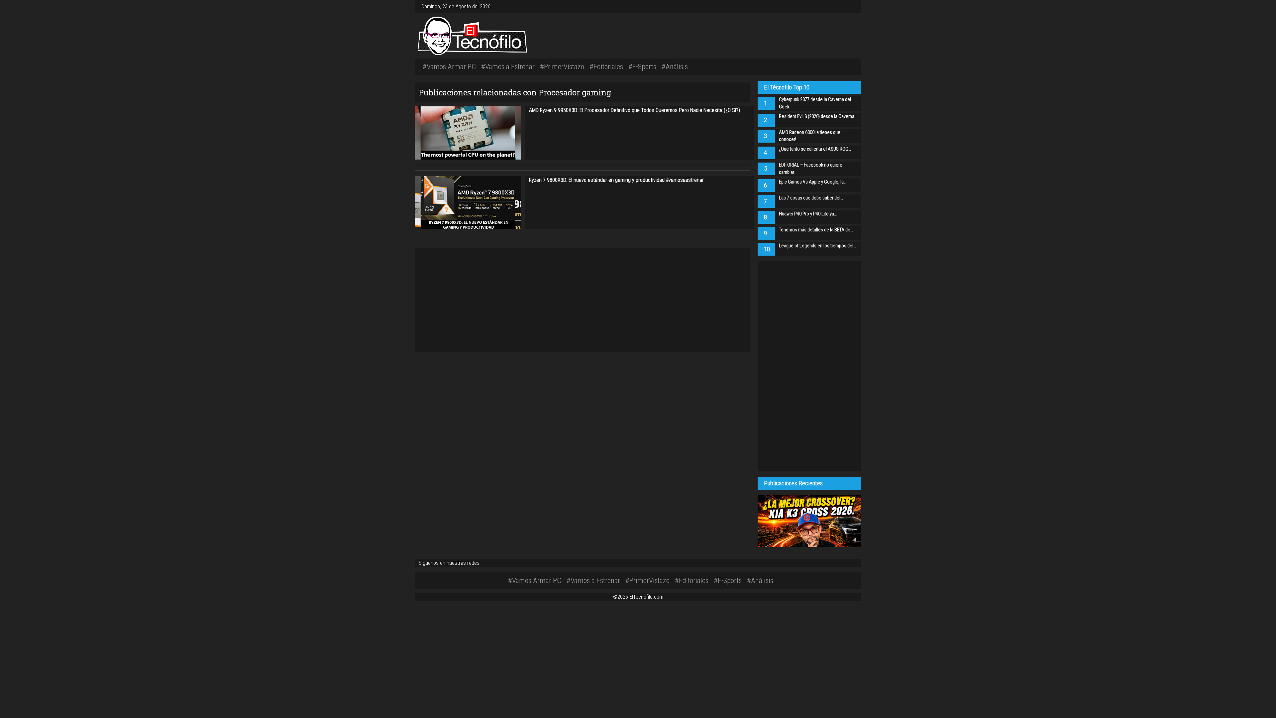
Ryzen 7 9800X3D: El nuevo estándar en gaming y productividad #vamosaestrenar (616, 180)
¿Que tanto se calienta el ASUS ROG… (815, 149)
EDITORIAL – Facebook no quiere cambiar (810, 168)
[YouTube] (850, 6)
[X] (848, 6)
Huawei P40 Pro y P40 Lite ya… (808, 214)
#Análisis (675, 66)
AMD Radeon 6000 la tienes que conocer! (809, 136)
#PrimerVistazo (562, 66)
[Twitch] (853, 6)
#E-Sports (642, 66)
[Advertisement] (731, 35)
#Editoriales (606, 66)
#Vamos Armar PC (449, 66)
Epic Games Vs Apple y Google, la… (812, 182)
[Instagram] (842, 6)
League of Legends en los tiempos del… (817, 246)
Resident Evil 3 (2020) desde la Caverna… (818, 116)
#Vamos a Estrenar (508, 66)
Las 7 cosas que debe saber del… (811, 198)
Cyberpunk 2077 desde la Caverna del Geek (815, 103)
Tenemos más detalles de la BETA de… (816, 230)
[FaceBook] (845, 6)
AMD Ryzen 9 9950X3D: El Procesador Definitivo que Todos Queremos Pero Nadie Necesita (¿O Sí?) (634, 110)
